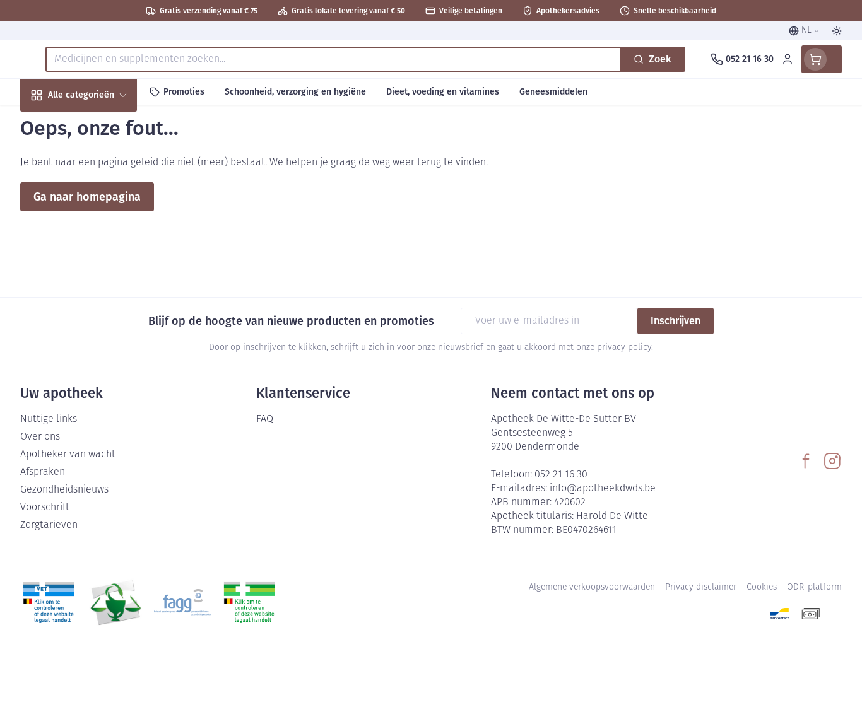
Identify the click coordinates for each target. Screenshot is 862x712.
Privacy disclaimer (700, 587)
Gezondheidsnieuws (64, 490)
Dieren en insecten (101, 396)
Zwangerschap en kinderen (101, 254)
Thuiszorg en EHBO (101, 362)
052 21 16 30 (560, 475)
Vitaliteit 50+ (101, 294)
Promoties (53, 124)
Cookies (762, 587)
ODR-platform (814, 587)
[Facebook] (805, 461)
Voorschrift (44, 508)
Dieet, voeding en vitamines (101, 208)
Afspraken (42, 472)
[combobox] (333, 59)
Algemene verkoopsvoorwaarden (592, 587)
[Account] (787, 59)
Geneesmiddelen (101, 430)
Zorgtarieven (49, 525)
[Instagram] (832, 461)
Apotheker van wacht (67, 455)
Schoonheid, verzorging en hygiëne (101, 163)
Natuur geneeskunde (101, 328)
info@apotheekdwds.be (603, 489)
